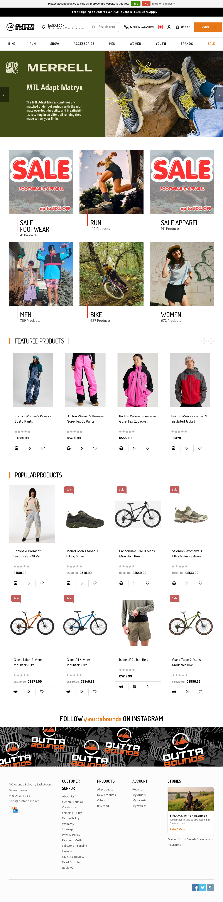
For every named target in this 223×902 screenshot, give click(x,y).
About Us (68, 796)
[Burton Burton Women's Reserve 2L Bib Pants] (33, 380)
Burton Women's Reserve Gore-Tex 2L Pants (85, 419)
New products (106, 795)
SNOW (54, 44)
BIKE (11, 44)
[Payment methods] (14, 809)
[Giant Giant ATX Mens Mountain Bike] (85, 675)
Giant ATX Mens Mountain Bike (78, 662)
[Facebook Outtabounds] (195, 887)
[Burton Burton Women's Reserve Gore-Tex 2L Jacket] (137, 380)
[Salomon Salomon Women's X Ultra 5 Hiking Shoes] (191, 567)
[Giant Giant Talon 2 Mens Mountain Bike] (191, 675)
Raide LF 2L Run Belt (133, 660)
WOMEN (135, 44)
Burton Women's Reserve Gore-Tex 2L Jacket (137, 419)
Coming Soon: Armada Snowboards (190, 839)
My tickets (139, 800)
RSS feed (103, 806)
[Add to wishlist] (43, 448)
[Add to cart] (16, 448)
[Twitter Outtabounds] (202, 887)
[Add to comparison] (30, 448)
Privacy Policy (71, 835)
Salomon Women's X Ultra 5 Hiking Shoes (187, 553)
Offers (101, 800)
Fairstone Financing (74, 845)
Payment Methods (74, 840)
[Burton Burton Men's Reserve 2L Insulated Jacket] (190, 380)
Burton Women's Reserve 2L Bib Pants (33, 419)
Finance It (68, 851)
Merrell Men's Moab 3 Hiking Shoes (82, 553)
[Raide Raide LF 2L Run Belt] (138, 623)
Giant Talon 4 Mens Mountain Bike (28, 662)
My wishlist (139, 806)
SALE (211, 44)
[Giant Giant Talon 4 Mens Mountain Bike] (32, 675)
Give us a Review (73, 857)
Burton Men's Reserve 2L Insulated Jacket (189, 419)
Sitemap (67, 829)
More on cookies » (163, 3)
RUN (33, 44)
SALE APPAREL (180, 222)
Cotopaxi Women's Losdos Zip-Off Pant (28, 553)
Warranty (68, 824)
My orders (138, 795)
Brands (187, 44)
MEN (112, 44)
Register (137, 789)
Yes (135, 3)
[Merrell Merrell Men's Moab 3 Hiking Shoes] (85, 567)
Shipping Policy (72, 813)
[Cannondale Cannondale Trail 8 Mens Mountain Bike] (138, 567)
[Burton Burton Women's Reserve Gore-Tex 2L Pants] (85, 380)
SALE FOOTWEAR (34, 225)
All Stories (174, 845)
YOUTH (161, 44)
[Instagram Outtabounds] (210, 887)
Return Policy (70, 818)
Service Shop (208, 27)
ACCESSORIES (84, 44)
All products (105, 789)
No (146, 3)
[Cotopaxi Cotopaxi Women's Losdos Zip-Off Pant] (32, 514)
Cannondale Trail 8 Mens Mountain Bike (137, 553)
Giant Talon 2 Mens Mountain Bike (186, 662)
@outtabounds (103, 718)
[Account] (169, 27)
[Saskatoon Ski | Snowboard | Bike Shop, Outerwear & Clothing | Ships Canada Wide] (20, 27)
